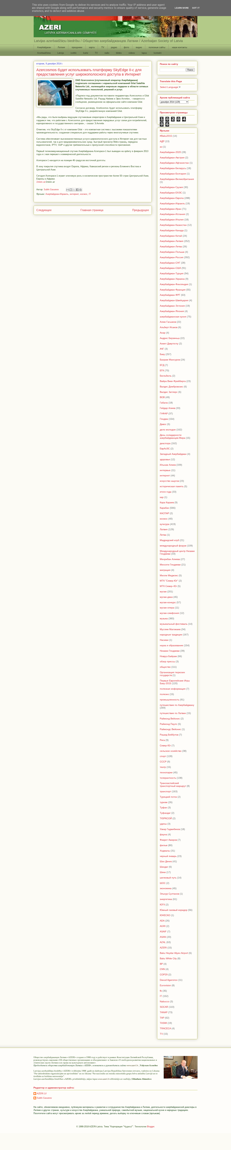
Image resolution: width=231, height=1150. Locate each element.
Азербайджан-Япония (172, 311)
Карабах (164, 507)
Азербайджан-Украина (172, 278)
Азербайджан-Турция (171, 273)
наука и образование (171, 645)
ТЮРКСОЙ (166, 818)
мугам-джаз (166, 597)
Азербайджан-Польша (172, 252)
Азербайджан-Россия (171, 257)
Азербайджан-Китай (171, 235)
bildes (119, 53)
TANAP (163, 1012)
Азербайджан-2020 (170, 152)
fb (161, 990)
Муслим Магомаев (170, 629)
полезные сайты (157, 47)
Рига (162, 740)
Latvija (60, 53)
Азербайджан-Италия (172, 219)
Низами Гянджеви (170, 650)
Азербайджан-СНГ (170, 262)
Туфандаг (165, 813)
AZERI (163, 947)
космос (83, 194)
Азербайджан (44, 47)
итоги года (165, 491)
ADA (162, 920)
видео (139, 47)
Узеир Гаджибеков (170, 829)
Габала (164, 402)
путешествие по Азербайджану (177, 705)
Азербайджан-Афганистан (174, 162)
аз (161, 146)
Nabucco (164, 1001)
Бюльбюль (165, 375)
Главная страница (91, 210)
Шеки (163, 872)
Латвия (61, 47)
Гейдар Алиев (167, 408)
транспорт (165, 791)
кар (162, 497)
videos (132, 53)
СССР (163, 761)
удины (163, 823)
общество (165, 667)
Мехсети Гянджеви (170, 564)
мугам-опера (167, 607)
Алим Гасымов (168, 321)
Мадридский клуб (169, 540)
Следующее (44, 210)
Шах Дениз (166, 861)
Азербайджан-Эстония (172, 305)
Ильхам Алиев (168, 464)
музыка (164, 618)
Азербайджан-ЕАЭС (171, 192)
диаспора (165, 443)
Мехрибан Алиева (170, 559)
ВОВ (162, 397)
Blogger (150, 1126)
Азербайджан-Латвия (171, 241)
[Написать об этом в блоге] (71, 189)
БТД (162, 365)
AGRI (163, 926)
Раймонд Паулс (168, 724)
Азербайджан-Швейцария (174, 300)
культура (164, 524)
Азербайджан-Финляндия (174, 284)
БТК (162, 370)
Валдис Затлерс (169, 392)
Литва (163, 534)
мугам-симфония (169, 613)
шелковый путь (168, 877)
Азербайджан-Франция (173, 289)
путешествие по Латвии (173, 713)
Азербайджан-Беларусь (173, 168)
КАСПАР (164, 513)
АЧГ (162, 348)
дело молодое (168, 429)
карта (92, 47)
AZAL (163, 942)
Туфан (163, 807)
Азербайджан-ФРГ (170, 295)
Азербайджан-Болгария (173, 173)
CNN (162, 969)
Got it (196, 8)
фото (126, 47)
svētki (73, 53)
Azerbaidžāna (44, 53)
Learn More (182, 8)
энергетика (166, 899)
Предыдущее (140, 210)
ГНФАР (164, 413)
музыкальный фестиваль (173, 624)
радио (114, 47)
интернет (74, 194)
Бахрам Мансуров (170, 359)
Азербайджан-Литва (171, 246)
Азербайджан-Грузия (171, 187)
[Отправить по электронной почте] (67, 189)
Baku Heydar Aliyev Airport (174, 953)
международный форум (173, 545)
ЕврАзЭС (165, 448)
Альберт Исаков (168, 327)
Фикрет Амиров (168, 839)
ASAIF (163, 931)
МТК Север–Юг (168, 586)
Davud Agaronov (169, 980)
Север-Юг (165, 745)
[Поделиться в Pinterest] (80, 189)
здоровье (165, 459)
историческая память (171, 486)
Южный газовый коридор (173, 910)
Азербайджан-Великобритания (177, 179)
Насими (164, 640)
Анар (162, 332)
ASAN (163, 937)
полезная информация (173, 688)
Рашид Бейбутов (169, 734)
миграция (165, 570)
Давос (163, 424)
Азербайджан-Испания (172, 214)
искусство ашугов (169, 481)
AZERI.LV (42, 1093)
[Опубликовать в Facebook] (77, 189)
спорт (163, 756)
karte (85, 53)
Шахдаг (164, 866)
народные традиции (171, 634)
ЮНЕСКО (165, 915)
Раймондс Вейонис (170, 729)
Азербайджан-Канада (172, 230)
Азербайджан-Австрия (172, 157)
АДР (162, 141)
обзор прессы (167, 661)
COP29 (164, 974)
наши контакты (179, 47)
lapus (144, 53)
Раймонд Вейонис (170, 718)
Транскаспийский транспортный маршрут (173, 784)
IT (90, 194)
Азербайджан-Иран (170, 209)
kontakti (157, 53)
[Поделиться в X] (74, 189)
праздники (77, 47)
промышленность (169, 699)
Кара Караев (167, 502)
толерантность (168, 777)
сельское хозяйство (170, 751)
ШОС (163, 883)
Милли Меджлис (169, 575)
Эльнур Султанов (169, 893)
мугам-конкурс (168, 602)
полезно (164, 694)
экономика (165, 888)
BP (161, 963)
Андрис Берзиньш (170, 338)
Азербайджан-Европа (172, 198)
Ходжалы (165, 850)
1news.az (41, 182)
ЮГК (162, 904)
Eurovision (165, 985)
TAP (162, 1017)
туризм (163, 802)
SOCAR (164, 1007)
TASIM (163, 1023)
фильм (163, 845)
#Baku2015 (166, 135)
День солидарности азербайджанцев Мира (172, 436)
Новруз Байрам (168, 656)
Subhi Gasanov (44, 1098)
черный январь (168, 856)
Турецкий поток (168, 796)
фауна (163, 834)
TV (102, 47)
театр (163, 767)
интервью (165, 470)
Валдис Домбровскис (171, 386)
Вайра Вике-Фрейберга (173, 381)
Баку (162, 354)
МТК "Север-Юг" (169, 580)
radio (107, 53)
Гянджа (164, 419)
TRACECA (165, 1028)
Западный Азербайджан (173, 454)
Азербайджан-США (170, 268)
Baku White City (168, 958)
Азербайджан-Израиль (56, 194)
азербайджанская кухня (173, 316)
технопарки (166, 772)
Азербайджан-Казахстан (173, 225)
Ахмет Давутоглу (169, 343)
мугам (163, 591)
